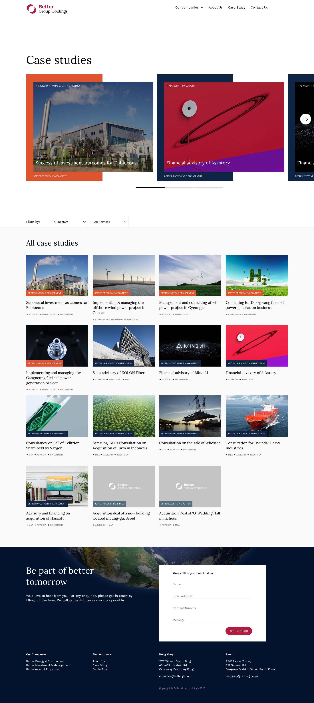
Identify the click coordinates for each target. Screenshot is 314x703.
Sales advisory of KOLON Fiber (119, 372)
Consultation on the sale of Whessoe (190, 443)
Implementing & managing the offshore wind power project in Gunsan (119, 307)
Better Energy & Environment (45, 661)
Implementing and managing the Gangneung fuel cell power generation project (53, 377)
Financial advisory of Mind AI (183, 372)
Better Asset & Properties (43, 669)
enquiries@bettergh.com (175, 676)
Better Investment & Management (48, 665)
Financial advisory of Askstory (251, 372)
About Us (99, 661)
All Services (102, 222)
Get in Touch (239, 631)
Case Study (100, 665)
